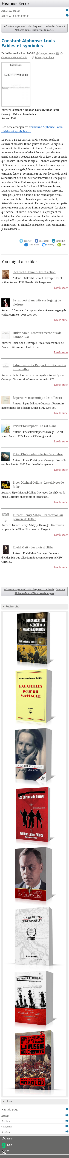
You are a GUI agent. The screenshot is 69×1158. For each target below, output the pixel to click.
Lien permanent (47, 53)
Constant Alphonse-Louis (14, 57)
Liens (9, 1101)
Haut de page (9, 1109)
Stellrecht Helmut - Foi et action (34, 272)
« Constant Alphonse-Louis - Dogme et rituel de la (29, 26)
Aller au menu (10, 10)
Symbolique (48, 57)
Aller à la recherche (15, 16)
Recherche (12, 606)
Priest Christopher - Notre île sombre (38, 454)
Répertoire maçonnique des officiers (37, 398)
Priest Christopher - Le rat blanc (34, 426)
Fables (38, 57)
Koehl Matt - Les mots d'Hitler (33, 547)
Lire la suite (61, 287)
